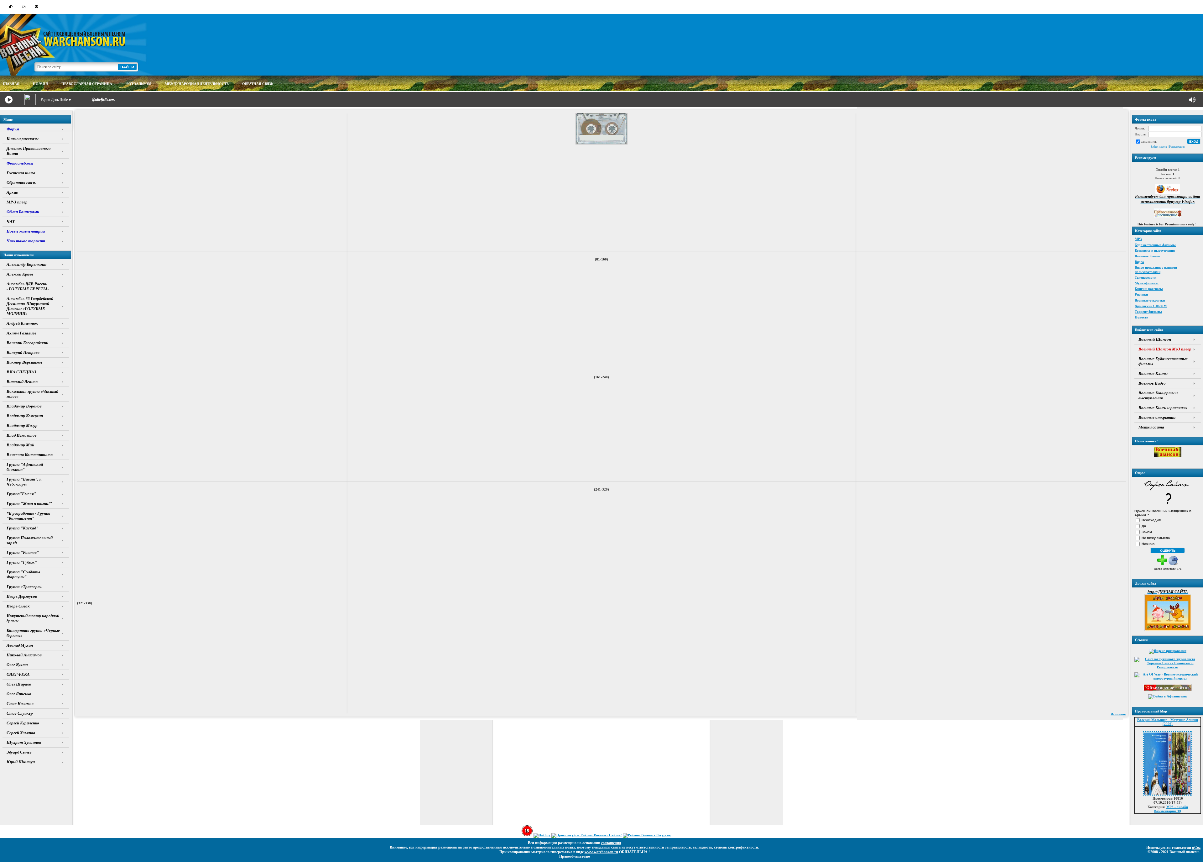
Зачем (1147, 532)
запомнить (1149, 141)
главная (11, 84)
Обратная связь (257, 84)
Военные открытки (1150, 300)
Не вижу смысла (1156, 538)
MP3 (1138, 239)
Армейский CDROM (1151, 306)
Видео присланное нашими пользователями (1156, 269)
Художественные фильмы (1155, 245)
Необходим (1151, 520)
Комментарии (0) (1167, 811)
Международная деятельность (197, 84)
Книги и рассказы (1149, 289)
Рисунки (1141, 294)
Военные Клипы (1147, 256)
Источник (1118, 714)
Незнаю (1148, 544)
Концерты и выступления (1155, 250)
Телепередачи (1145, 277)
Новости (1141, 317)
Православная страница (86, 84)
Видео (1139, 262)
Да (1144, 526)
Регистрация (1177, 146)
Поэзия (40, 84)
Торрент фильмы (1148, 311)
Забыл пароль (1159, 146)
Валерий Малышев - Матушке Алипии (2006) (1167, 722)
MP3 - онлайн (1177, 807)
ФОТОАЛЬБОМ (138, 84)
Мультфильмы (1147, 283)
